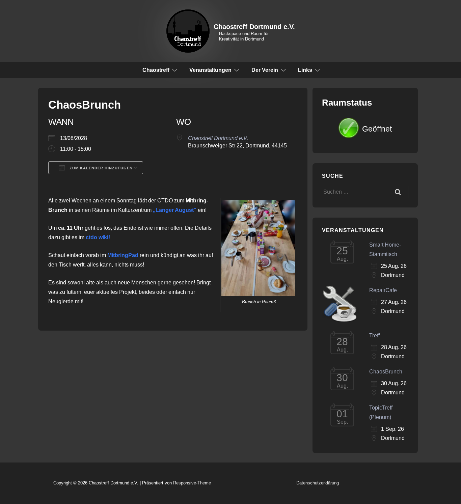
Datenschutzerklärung (317, 482)
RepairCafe (383, 290)
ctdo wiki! (98, 237)
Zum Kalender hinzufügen (100, 168)
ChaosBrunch (385, 371)
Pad (133, 255)
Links (305, 70)
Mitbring (117, 255)
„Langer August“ (174, 210)
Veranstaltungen (210, 70)
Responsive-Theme (192, 482)
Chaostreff (155, 70)
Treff (374, 335)
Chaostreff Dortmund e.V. (254, 26)
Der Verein (264, 70)
